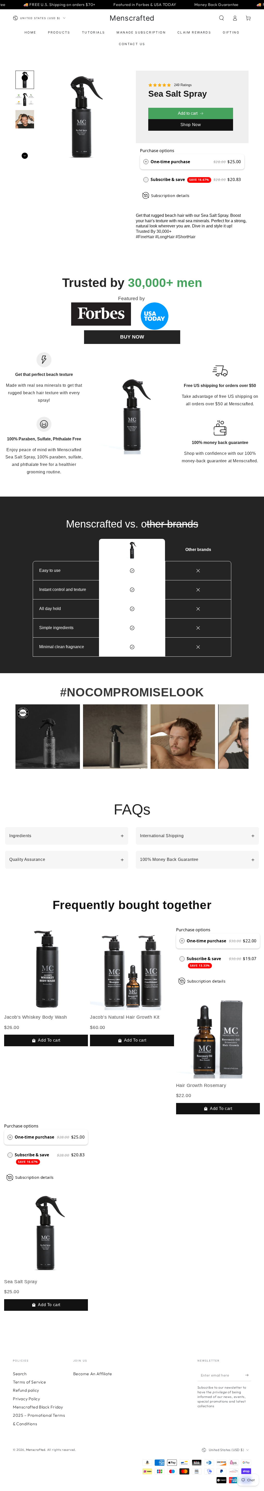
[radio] (145, 162)
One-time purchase (170, 161)
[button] (221, 18)
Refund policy (26, 1390)
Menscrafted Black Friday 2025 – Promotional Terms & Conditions (39, 1415)
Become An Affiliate (92, 1373)
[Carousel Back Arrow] (25, 78)
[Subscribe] (248, 1375)
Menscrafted (35, 1450)
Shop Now (190, 124)
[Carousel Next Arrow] (25, 156)
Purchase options (157, 150)
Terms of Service (29, 1382)
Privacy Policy (26, 1398)
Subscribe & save (180, 179)
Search (20, 1373)
